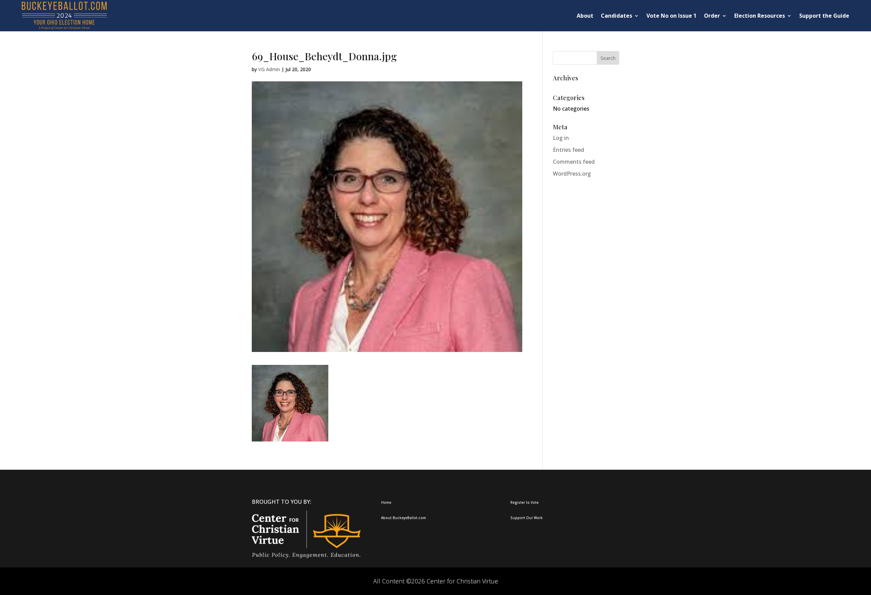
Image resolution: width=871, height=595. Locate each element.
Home (386, 502)
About (585, 15)
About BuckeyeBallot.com (403, 517)
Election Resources (759, 15)
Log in (561, 138)
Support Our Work (526, 517)
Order (712, 15)
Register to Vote (524, 502)
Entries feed (568, 150)
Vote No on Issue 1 (671, 15)
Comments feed (574, 161)
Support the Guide (824, 15)
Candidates (616, 15)
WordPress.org (572, 173)
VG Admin (269, 69)
